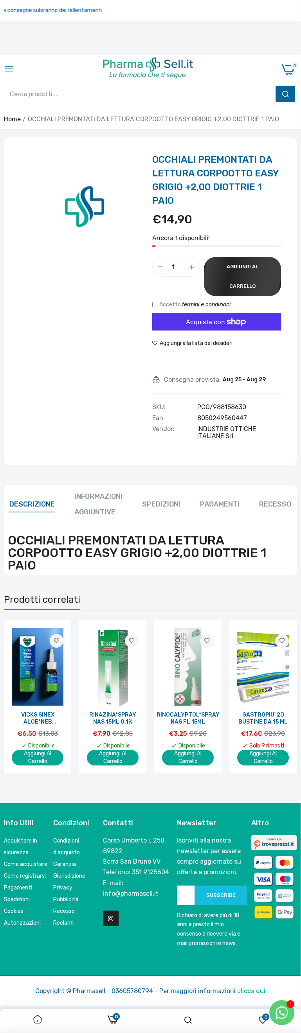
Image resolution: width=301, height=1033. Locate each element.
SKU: (159, 407)
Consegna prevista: (192, 379)
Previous (23, 696)
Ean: (158, 418)
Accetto (195, 304)
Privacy (62, 887)
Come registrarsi (25, 876)
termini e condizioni (206, 304)
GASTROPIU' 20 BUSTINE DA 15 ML (263, 718)
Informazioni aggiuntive (98, 504)
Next (277, 696)
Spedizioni (161, 504)
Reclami (63, 923)
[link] (56, 641)
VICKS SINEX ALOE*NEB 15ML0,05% (37, 718)
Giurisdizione (69, 876)
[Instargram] (111, 918)
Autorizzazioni (22, 923)
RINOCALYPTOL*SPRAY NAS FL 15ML (188, 718)
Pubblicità (66, 899)
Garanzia (64, 864)
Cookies (13, 911)
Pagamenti (220, 504)
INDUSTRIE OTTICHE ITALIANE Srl (226, 432)
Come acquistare (25, 864)
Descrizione (32, 504)
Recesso (275, 504)
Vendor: (163, 429)
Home (12, 119)
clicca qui (251, 991)
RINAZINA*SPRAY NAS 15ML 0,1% (112, 718)
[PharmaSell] (148, 70)
